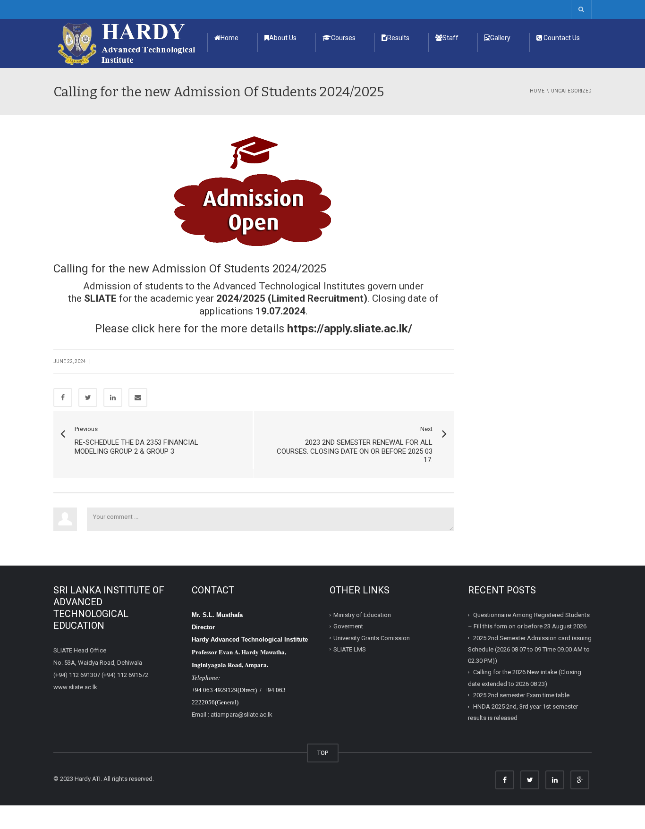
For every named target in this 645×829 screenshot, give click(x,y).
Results (398, 38)
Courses (343, 38)
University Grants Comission (371, 637)
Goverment (348, 626)
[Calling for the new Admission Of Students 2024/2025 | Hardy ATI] (127, 42)
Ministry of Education (362, 614)
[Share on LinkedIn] (112, 397)
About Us (283, 38)
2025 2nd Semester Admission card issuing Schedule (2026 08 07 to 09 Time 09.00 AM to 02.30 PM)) (530, 649)
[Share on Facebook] (62, 397)
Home (229, 38)
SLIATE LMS (349, 649)
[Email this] (137, 397)
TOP (322, 752)
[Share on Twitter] (87, 397)
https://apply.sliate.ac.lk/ (349, 328)
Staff (450, 38)
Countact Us (561, 38)
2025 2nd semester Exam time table (521, 695)
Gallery (500, 38)
